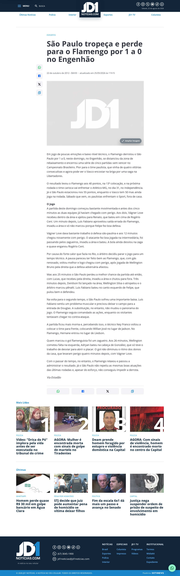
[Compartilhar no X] (39, 84)
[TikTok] (157, 4)
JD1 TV (132, 14)
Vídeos (135, 553)
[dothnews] (158, 573)
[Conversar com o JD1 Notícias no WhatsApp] (172, 568)
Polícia (52, 14)
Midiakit (151, 553)
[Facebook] (138, 4)
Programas (137, 549)
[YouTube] (152, 4)
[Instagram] (143, 4)
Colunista (156, 14)
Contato (151, 557)
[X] (148, 4)
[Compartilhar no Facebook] (39, 76)
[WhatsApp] (162, 4)
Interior (72, 14)
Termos (150, 549)
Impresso (121, 553)
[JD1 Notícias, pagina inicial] (28, 551)
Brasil (105, 549)
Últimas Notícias (27, 14)
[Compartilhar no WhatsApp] (39, 67)
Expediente (152, 562)
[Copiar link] (39, 93)
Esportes (108, 14)
